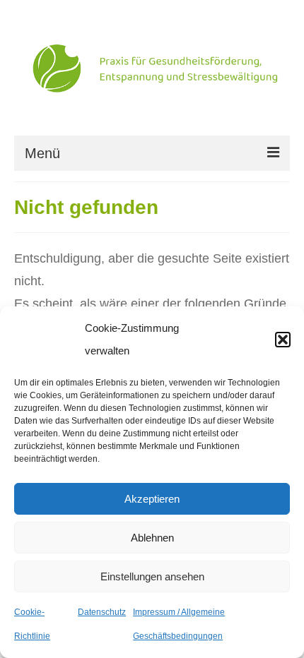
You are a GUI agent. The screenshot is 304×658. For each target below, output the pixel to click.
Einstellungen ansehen (152, 576)
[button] (283, 340)
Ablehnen (152, 538)
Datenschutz (102, 612)
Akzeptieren (152, 499)
